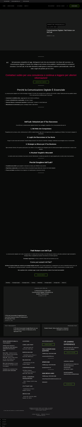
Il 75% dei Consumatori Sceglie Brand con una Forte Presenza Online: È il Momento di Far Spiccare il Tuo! (16, 317)
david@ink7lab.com (46, 367)
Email (3, 426)
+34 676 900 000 (52, 364)
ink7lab (8, 410)
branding (8, 282)
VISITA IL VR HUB (71, 352)
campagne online (26, 282)
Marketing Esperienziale (56, 24)
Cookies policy (41, 415)
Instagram (4, 423)
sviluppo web (56, 282)
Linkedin (4, 421)
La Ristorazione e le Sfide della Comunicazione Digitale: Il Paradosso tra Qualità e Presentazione (42, 292)
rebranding (40, 282)
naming (33, 282)
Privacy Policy (45, 414)
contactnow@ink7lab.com (15, 1)
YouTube (4, 419)
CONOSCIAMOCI (41, 274)
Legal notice (36, 414)
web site (64, 282)
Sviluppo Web (52, 26)
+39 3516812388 (6, 1)
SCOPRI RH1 (69, 384)
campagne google (16, 282)
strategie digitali (48, 282)
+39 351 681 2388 (26, 1)
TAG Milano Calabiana (29, 372)
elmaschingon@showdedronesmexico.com (51, 378)
